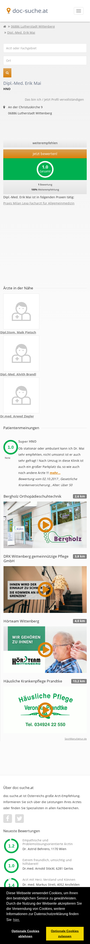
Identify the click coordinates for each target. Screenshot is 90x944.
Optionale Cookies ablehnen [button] (25, 933)
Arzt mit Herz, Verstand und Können (48, 879)
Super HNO (27, 441)
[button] (7, 72)
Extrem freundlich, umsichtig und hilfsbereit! (47, 862)
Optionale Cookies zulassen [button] (65, 933)
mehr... (55, 473)
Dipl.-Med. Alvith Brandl (18, 374)
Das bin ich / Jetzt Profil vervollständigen (54, 99)
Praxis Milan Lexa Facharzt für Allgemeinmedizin (38, 203)
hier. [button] (16, 920)
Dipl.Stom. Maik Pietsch (18, 332)
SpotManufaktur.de (76, 738)
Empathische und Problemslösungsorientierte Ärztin (47, 842)
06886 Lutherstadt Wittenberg (33, 26)
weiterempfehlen (45, 143)
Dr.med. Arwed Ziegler (17, 416)
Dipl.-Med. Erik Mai (21, 32)
